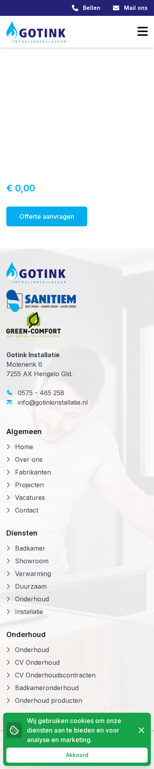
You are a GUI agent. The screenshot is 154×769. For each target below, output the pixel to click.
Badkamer (30, 548)
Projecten (29, 485)
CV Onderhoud (37, 662)
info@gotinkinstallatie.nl (52, 402)
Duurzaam (31, 586)
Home (24, 447)
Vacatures (30, 497)
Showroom (32, 561)
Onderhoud (32, 599)
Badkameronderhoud (47, 688)
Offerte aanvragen (46, 216)
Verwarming (33, 574)
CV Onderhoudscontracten (55, 675)
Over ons (29, 459)
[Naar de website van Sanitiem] (77, 301)
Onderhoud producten (48, 700)
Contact (26, 510)
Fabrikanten (33, 472)
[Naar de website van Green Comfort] (77, 324)
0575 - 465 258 (40, 393)
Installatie (29, 612)
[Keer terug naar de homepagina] (36, 32)
